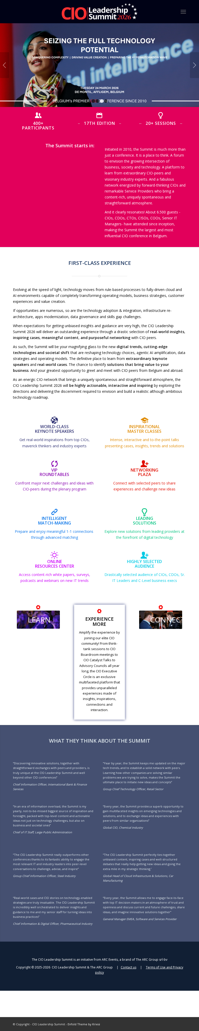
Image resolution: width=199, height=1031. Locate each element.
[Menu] (183, 12)
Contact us (128, 967)
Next (194, 65)
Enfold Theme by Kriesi (84, 1024)
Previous (4, 65)
